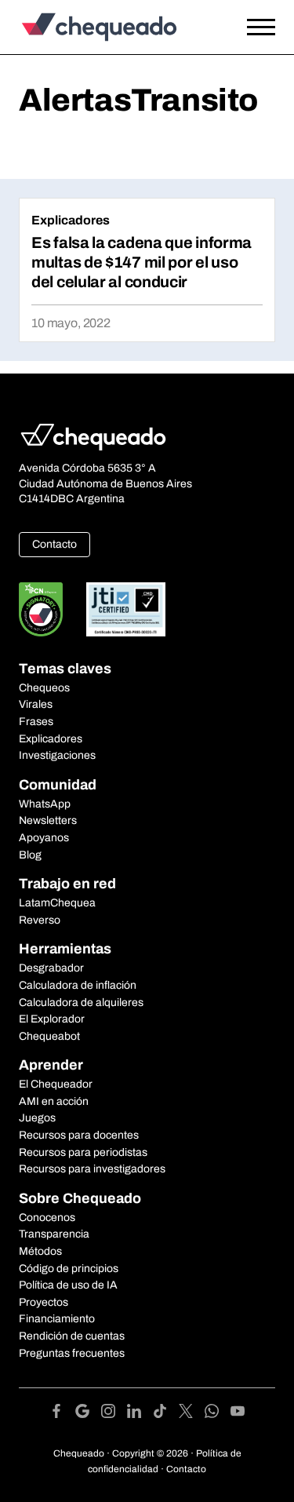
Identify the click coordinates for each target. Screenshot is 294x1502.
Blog (30, 855)
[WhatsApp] (217, 1413)
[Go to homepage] (112, 27)
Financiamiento (57, 1319)
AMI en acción (54, 1101)
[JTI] (126, 609)
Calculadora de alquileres (81, 1002)
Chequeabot (49, 1036)
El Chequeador (56, 1084)
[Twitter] (192, 1413)
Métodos (40, 1251)
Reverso (39, 920)
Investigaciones (57, 755)
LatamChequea (57, 903)
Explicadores (70, 220)
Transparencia (54, 1234)
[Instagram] (114, 1413)
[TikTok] (166, 1413)
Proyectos (43, 1302)
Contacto (54, 544)
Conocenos (47, 1217)
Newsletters (48, 820)
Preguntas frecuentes (72, 1353)
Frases (36, 721)
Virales (36, 704)
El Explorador (52, 1019)
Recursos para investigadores (92, 1169)
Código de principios (68, 1268)
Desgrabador (51, 968)
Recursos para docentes (79, 1135)
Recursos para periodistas (83, 1152)
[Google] (88, 1413)
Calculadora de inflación (77, 985)
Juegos (37, 1118)
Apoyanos (44, 838)
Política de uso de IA (68, 1285)
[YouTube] (237, 1413)
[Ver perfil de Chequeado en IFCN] (41, 609)
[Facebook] (62, 1413)
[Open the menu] (261, 27)
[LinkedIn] (140, 1413)
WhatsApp (45, 804)
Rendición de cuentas (72, 1336)
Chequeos (44, 688)
